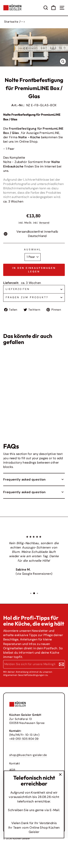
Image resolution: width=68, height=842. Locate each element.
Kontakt (14, 763)
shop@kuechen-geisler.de (28, 755)
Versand (44, 222)
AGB (12, 770)
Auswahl (32, 249)
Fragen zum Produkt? (27, 297)
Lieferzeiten (18, 289)
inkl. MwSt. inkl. (10, 414)
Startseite (11, 22)
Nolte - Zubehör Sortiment (23, 162)
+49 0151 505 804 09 (24, 739)
